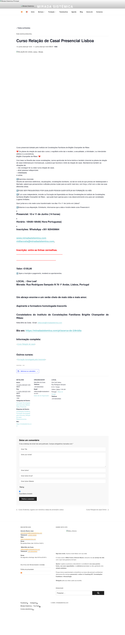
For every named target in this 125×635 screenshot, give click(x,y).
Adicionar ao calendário (28, 371)
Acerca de (89, 12)
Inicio (32, 12)
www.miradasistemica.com (31, 238)
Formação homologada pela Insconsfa (31, 359)
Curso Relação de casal (26, 344)
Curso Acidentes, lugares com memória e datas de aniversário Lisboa (41, 510)
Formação (51, 12)
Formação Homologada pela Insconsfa (23, 404)
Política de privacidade (27, 569)
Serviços (40, 12)
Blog (81, 12)
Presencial (23, 407)
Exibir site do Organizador (41, 396)
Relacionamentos (21, 419)
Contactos (99, 12)
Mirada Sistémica (55, 6)
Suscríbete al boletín (25, 494)
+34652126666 (32, 535)
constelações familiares (23, 411)
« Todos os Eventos (23, 28)
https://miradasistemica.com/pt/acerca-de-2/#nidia (53, 330)
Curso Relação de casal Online (96, 510)
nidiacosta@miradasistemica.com (35, 241)
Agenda (73, 12)
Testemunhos (63, 12)
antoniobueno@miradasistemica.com (31, 533)
